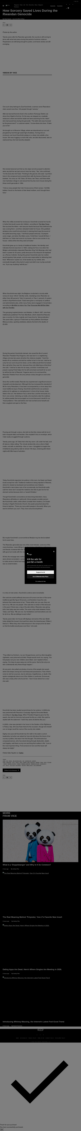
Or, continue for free (41, 581)
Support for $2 (40, 572)
